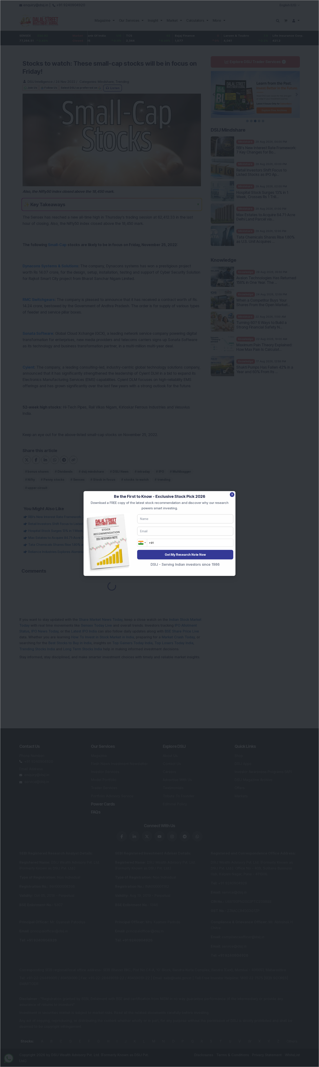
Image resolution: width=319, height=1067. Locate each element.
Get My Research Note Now (185, 554)
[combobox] (142, 543)
